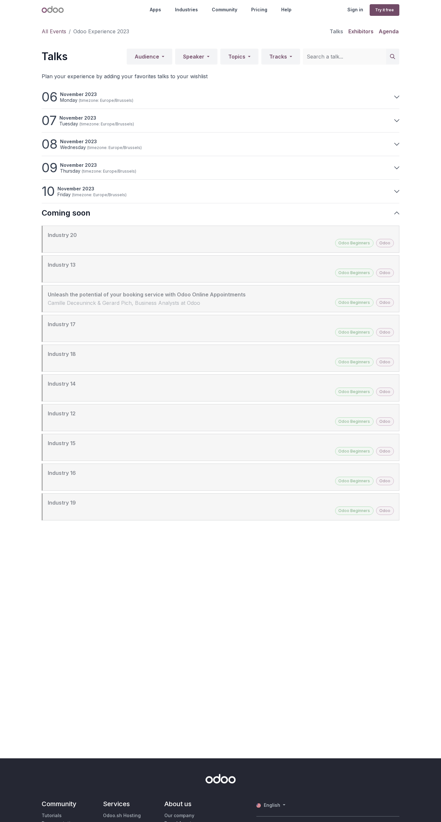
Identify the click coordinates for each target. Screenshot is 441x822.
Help (286, 9)
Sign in (355, 9)
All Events (54, 31)
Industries (186, 9)
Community (224, 9)
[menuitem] (336, 31)
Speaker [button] (194, 56)
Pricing (259, 9)
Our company (179, 815)
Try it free (384, 9)
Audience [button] (147, 56)
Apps (155, 9)
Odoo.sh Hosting (122, 815)
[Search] (392, 56)
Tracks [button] (278, 56)
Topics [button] (237, 56)
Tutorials (52, 815)
